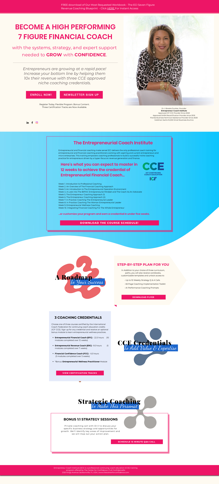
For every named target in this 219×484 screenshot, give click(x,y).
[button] (81, 95)
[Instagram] (36, 122)
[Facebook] (32, 122)
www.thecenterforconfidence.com (114, 472)
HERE (111, 8)
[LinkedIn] (27, 122)
